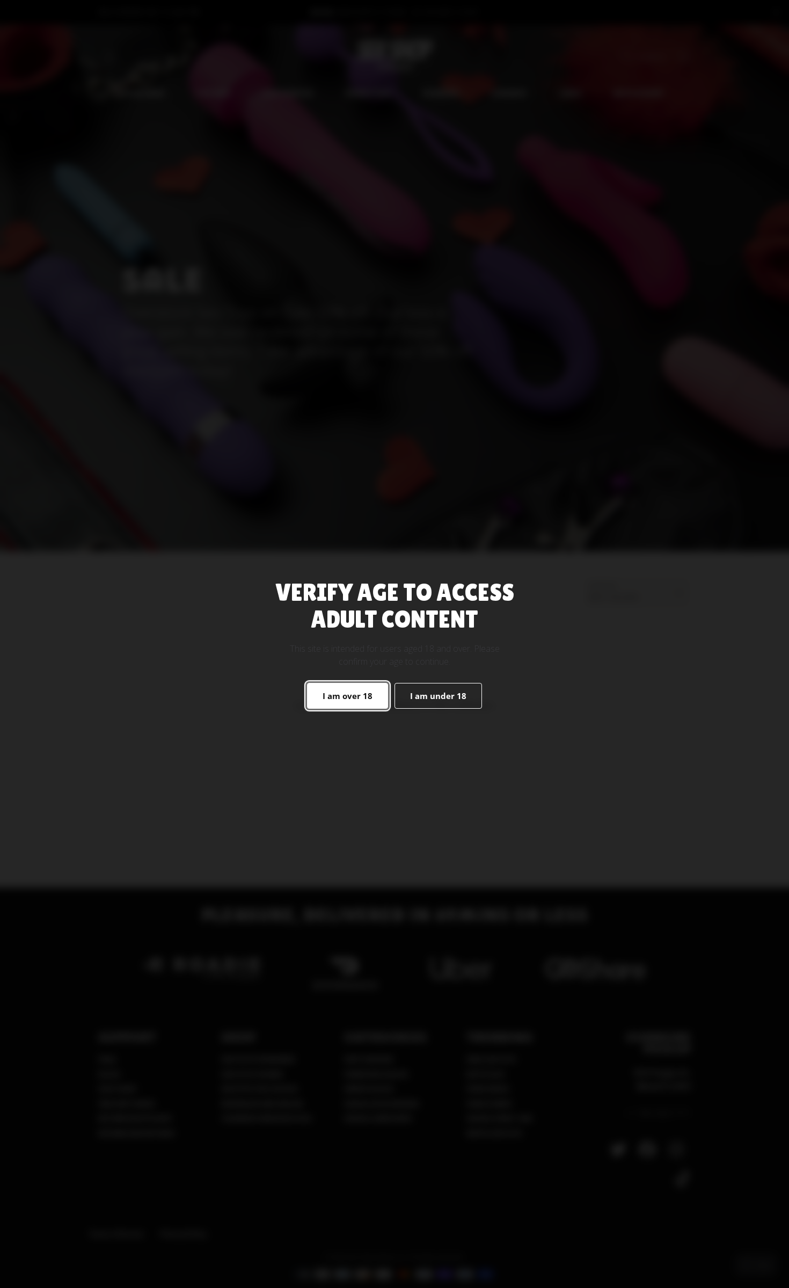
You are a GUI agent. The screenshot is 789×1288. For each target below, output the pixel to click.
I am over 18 (347, 695)
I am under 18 (438, 695)
